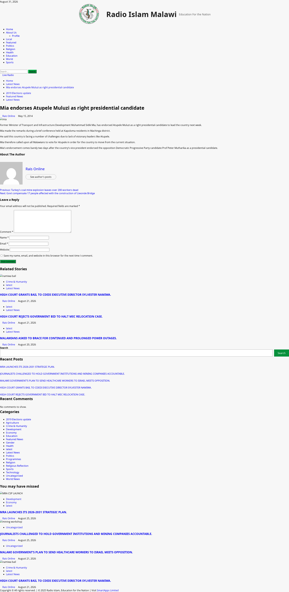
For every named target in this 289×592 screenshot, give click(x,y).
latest (9, 285)
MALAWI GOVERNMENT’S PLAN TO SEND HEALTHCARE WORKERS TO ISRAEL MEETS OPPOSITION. (55, 380)
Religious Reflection (17, 465)
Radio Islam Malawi (141, 14)
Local (9, 39)
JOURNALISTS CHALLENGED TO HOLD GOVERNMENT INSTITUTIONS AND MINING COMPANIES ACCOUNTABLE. (62, 373)
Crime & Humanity (16, 281)
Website (4, 249)
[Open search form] (1, 68)
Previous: (39, 190)
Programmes (13, 459)
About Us (11, 32)
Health (10, 52)
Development (13, 429)
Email (4, 243)
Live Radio (8, 75)
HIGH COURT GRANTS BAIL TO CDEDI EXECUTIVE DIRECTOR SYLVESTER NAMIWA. (55, 294)
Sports (10, 62)
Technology (12, 472)
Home (9, 29)
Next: (47, 193)
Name (4, 237)
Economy (11, 432)
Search (4, 347)
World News (13, 479)
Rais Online (9, 116)
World (9, 59)
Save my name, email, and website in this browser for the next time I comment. (48, 255)
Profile (16, 36)
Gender (10, 442)
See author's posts (40, 177)
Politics (10, 45)
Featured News (14, 96)
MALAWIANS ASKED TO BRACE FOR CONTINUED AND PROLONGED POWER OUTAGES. (58, 338)
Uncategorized (14, 475)
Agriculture (12, 422)
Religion (10, 49)
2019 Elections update (18, 93)
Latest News (13, 99)
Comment (6, 231)
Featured (11, 42)
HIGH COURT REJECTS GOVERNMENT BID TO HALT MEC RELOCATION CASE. (51, 316)
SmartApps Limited (108, 590)
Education (11, 55)
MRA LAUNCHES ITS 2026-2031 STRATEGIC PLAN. (27, 366)
